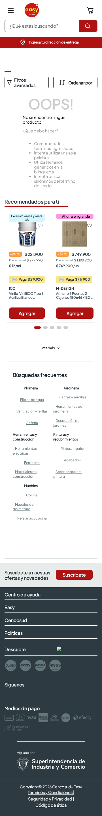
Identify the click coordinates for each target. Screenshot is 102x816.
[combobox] (51, 26)
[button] (51, 42)
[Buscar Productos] (88, 26)
